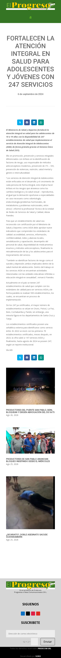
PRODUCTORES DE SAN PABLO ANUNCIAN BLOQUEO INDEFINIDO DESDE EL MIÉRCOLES (28, 460)
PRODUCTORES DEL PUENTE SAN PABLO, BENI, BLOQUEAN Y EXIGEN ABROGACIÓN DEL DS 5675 (30, 411)
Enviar (48, 642)
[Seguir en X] (28, 614)
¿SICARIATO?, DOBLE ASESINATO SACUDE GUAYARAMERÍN (27, 535)
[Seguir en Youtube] (38, 614)
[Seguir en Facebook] (23, 614)
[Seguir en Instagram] (33, 614)
